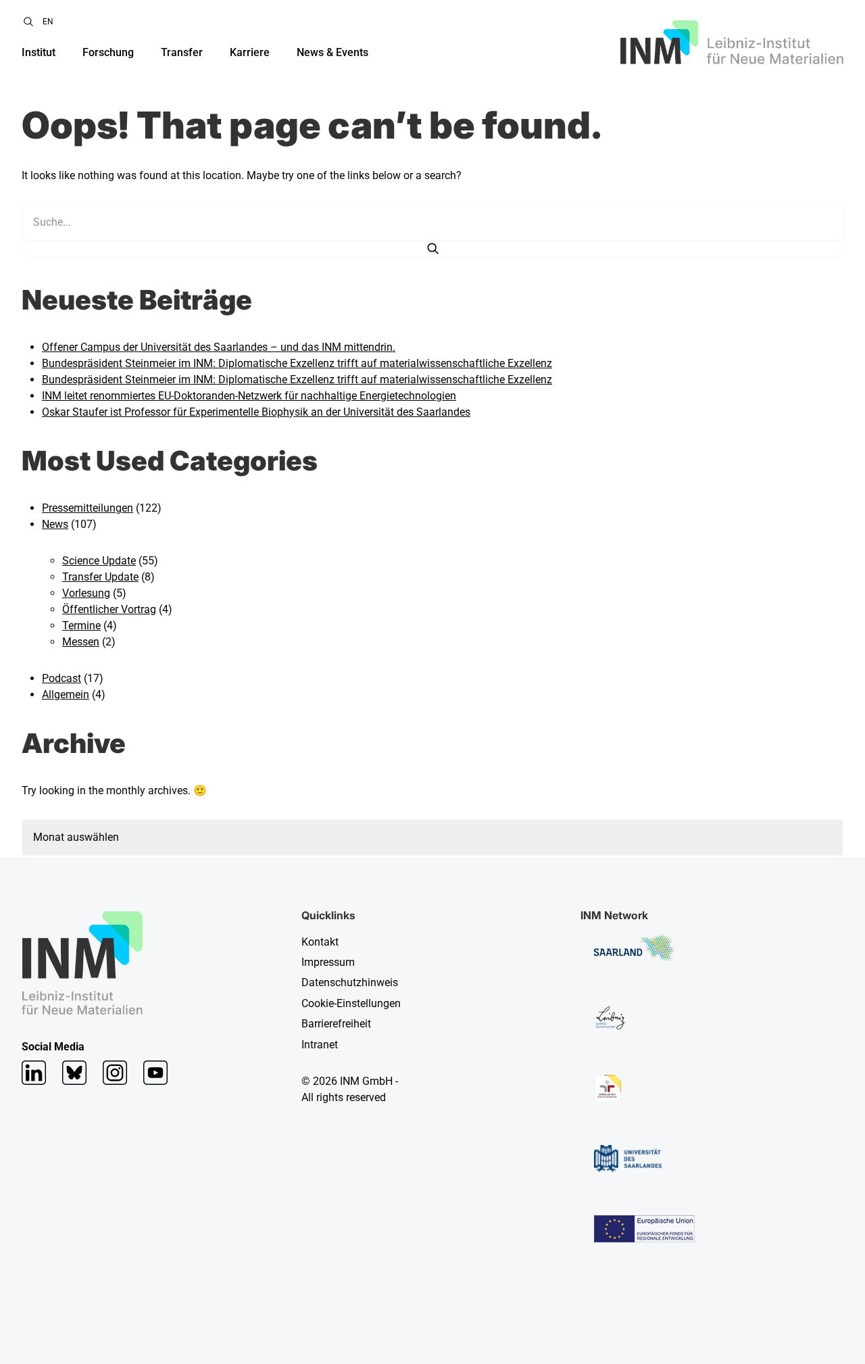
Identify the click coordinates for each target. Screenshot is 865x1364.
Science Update (99, 560)
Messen (80, 641)
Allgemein (65, 694)
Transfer (182, 52)
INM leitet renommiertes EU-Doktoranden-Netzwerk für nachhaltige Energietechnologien (249, 395)
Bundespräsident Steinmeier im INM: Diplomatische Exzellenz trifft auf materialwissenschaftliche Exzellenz (297, 363)
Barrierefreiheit (336, 1023)
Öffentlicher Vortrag (109, 609)
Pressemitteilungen (87, 508)
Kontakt (320, 941)
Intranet (319, 1044)
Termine (81, 625)
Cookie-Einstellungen (351, 1003)
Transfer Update (100, 576)
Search (28, 21)
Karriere (250, 52)
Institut (38, 52)
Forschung (108, 52)
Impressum (328, 962)
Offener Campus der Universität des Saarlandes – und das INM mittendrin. (218, 347)
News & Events (332, 52)
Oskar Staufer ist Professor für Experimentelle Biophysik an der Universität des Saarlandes (256, 412)
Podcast (61, 678)
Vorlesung (86, 593)
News (55, 524)
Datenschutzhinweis (349, 982)
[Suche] (432, 249)
